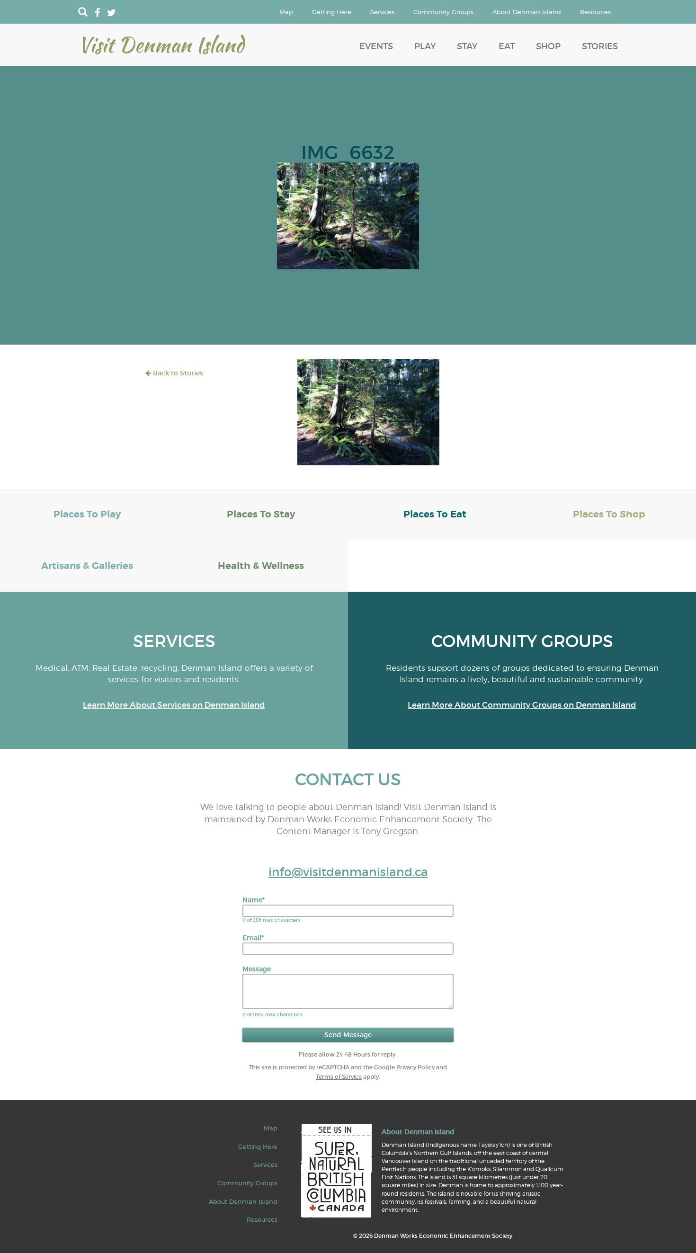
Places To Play (87, 514)
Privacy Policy (415, 1067)
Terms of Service (339, 1076)
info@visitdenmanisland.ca (348, 872)
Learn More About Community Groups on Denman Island (522, 705)
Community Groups (443, 12)
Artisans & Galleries (87, 566)
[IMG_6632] (348, 215)
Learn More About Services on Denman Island (174, 705)
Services (382, 12)
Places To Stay (261, 514)
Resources (595, 12)
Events (376, 46)
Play (425, 46)
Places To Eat (434, 514)
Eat (507, 46)
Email (253, 937)
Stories (600, 46)
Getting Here (331, 12)
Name (253, 900)
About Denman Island (526, 12)
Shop (548, 46)
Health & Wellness (261, 566)
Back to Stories (177, 373)
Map (286, 12)
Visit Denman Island (161, 44)
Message (256, 969)
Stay (467, 46)
